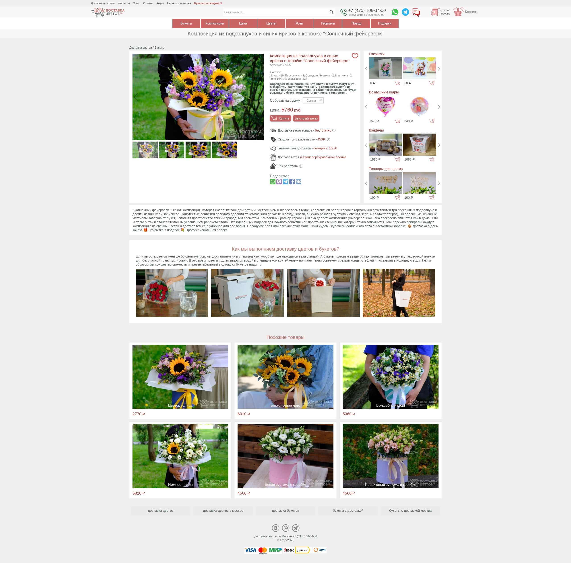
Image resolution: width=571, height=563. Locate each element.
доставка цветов (161, 510)
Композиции (214, 23)
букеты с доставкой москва (410, 510)
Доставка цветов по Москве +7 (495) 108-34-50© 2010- (285, 538)
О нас (136, 3)
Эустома (324, 75)
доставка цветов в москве (223, 510)
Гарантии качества (179, 3)
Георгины (328, 23)
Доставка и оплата (103, 3)
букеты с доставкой (348, 510)
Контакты (124, 3)
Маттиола (341, 75)
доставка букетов (285, 510)
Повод (356, 23)
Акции (160, 3)
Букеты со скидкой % (208, 3)
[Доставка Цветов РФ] (107, 12)
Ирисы (274, 75)
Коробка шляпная (295, 78)
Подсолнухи (292, 75)
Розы (300, 23)
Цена (243, 23)
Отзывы (148, 3)
